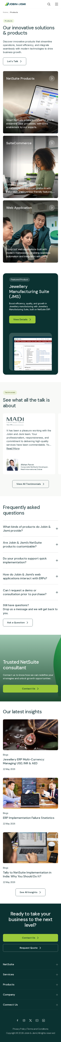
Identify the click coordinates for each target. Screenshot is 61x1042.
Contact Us (28, 688)
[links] (17, 1020)
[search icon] (49, 4)
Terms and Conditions (37, 1028)
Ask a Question (16, 622)
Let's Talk (12, 61)
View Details (20, 319)
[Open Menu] (56, 4)
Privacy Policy (19, 1028)
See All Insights (28, 892)
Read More (13, 448)
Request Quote (29, 947)
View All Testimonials (28, 484)
